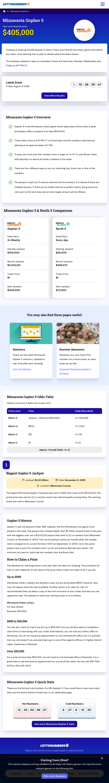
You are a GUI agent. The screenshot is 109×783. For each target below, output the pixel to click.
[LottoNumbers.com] (16, 6)
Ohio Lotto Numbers (54, 776)
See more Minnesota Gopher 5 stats (54, 724)
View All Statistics (22, 369)
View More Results (54, 95)
